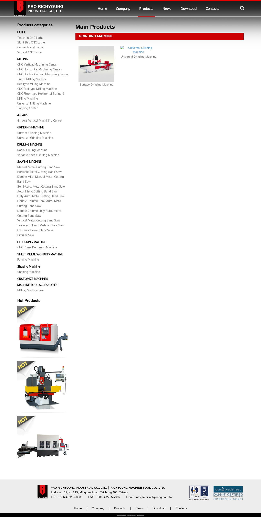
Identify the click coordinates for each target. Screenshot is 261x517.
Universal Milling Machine (34, 103)
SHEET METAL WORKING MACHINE (40, 254)
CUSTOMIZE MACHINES (32, 278)
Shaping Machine (28, 266)
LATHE (21, 32)
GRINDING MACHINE (30, 127)
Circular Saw (25, 235)
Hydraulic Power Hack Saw (35, 230)
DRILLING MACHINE (29, 144)
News (167, 8)
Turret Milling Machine (32, 79)
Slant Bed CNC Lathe (31, 42)
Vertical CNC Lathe (29, 52)
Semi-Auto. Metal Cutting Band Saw (41, 186)
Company (123, 8)
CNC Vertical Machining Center (37, 64)
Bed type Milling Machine (33, 84)
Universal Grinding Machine (35, 137)
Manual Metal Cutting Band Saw (38, 167)
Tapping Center (27, 108)
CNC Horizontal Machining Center (39, 69)
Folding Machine (28, 259)
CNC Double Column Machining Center (42, 74)
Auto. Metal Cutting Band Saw (37, 191)
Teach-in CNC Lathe (30, 37)
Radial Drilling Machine (32, 150)
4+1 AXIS (22, 115)
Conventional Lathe (30, 47)
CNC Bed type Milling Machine (37, 88)
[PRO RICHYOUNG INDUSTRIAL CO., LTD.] (39, 7)
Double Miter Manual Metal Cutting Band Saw (40, 179)
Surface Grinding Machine (34, 133)
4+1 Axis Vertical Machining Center (39, 120)
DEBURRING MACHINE (31, 242)
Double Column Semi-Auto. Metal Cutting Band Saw (39, 203)
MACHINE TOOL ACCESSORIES (37, 285)
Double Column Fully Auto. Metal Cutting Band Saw (39, 213)
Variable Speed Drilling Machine (38, 155)
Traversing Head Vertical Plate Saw (40, 225)
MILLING (22, 59)
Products (146, 8)
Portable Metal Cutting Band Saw (39, 171)
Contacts (212, 8)
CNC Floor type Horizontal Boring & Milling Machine (40, 96)
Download (188, 8)
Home (102, 8)
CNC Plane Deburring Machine (37, 247)
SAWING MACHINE (29, 161)
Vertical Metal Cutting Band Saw (38, 220)
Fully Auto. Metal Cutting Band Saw (40, 196)
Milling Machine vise (30, 290)
